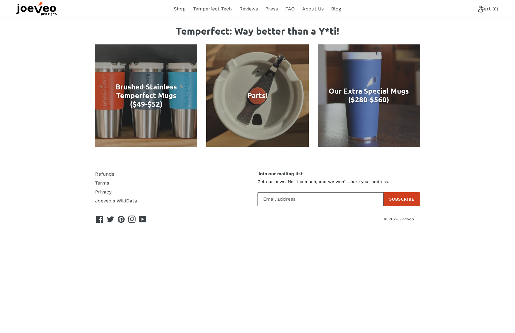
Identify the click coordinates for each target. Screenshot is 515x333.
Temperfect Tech (212, 9)
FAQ (290, 9)
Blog (336, 9)
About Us (313, 9)
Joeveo (407, 219)
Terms (102, 183)
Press (271, 9)
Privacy (103, 192)
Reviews (248, 9)
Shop (180, 9)
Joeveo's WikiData (116, 201)
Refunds (104, 174)
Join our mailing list (280, 173)
